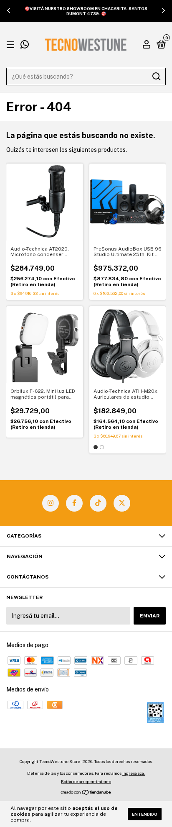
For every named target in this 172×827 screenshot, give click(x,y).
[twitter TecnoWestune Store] (122, 503)
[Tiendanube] (86, 793)
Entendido (144, 814)
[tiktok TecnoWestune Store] (98, 503)
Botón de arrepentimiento (86, 781)
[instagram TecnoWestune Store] (50, 503)
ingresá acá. (133, 773)
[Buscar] (156, 76)
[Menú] (12, 45)
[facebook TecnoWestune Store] (74, 503)
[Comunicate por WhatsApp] (25, 45)
